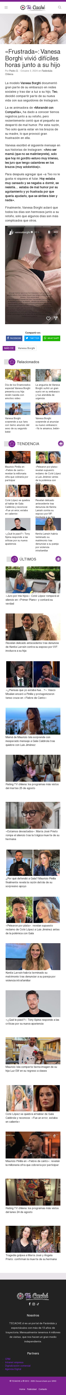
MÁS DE (9, 348)
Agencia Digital (13, 1369)
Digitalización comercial (17, 1365)
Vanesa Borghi (26, 348)
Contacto (43, 1389)
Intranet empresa (14, 1362)
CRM (7, 1359)
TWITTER (34, 338)
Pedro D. (13, 70)
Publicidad (32, 1389)
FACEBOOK (15, 338)
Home (22, 1389)
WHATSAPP (53, 338)
